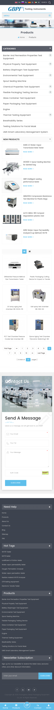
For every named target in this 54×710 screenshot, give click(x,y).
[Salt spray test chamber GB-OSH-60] (39, 294)
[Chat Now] (27, 705)
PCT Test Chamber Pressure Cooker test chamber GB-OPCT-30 (14, 337)
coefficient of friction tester (12, 560)
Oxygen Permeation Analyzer (12, 569)
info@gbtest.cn (26, 397)
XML (3, 538)
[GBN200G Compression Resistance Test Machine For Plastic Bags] (12, 202)
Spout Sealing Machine (14, 81)
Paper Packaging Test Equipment (20, 103)
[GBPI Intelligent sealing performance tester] (12, 185)
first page (7, 348)
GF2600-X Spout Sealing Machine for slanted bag (36, 163)
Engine (6, 109)
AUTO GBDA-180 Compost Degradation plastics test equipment (33, 214)
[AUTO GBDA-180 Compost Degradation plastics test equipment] (12, 219)
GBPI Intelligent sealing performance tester (32, 180)
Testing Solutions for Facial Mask (19, 126)
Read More (27, 152)
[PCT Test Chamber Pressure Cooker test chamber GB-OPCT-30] (14, 324)
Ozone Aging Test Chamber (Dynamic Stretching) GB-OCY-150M (39, 337)
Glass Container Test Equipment (19, 98)
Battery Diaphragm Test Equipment (21, 69)
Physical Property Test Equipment (20, 64)
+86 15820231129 (25, 390)
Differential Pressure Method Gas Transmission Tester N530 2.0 (14, 278)
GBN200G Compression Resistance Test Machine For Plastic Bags (37, 197)
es (32, 2)
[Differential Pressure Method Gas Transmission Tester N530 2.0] (14, 264)
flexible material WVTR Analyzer (13, 577)
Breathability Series (12, 120)
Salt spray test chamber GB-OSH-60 (39, 308)
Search (44, 2)
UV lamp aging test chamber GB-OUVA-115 (14, 308)
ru (26, 2)
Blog (3, 530)
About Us (5, 521)
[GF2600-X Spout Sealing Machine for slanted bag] (12, 168)
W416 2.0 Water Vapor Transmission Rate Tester (33, 146)
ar (39, 2)
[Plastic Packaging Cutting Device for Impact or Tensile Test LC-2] (39, 264)
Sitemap (5, 534)
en (19, 2)
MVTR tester (6, 556)
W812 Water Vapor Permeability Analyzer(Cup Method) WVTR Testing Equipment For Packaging (37, 232)
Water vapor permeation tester (13, 573)
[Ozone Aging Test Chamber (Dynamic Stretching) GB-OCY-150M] (39, 324)
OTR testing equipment (10, 582)
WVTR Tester (6, 552)
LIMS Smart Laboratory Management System (25, 132)
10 (26, 353)
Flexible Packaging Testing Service (20, 92)
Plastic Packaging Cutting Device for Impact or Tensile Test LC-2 (39, 278)
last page (41, 353)
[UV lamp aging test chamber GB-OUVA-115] (14, 294)
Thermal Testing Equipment (17, 115)
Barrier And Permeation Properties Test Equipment (22, 57)
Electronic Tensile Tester (11, 586)
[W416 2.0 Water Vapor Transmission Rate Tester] (12, 151)
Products (5, 517)
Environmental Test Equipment (18, 75)
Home (22, 37)
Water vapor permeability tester (13, 565)
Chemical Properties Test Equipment (21, 86)
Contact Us (6, 526)
